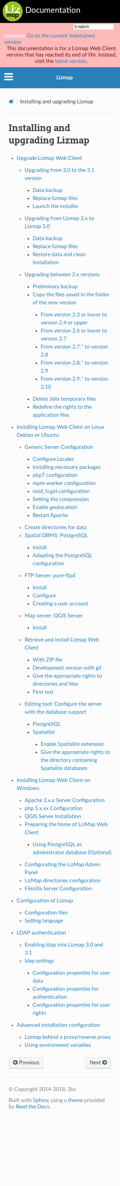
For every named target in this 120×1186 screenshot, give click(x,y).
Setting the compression (61, 499)
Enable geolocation (55, 507)
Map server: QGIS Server (54, 615)
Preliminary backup (55, 286)
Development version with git (67, 668)
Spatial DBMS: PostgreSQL (56, 535)
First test (43, 692)
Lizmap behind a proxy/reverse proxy (68, 1037)
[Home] (11, 101)
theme (75, 1100)
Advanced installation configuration (58, 1025)
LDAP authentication (41, 932)
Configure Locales (53, 459)
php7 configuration (55, 475)
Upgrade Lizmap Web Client (49, 158)
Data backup (47, 190)
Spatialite (44, 732)
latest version (70, 61)
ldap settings (39, 961)
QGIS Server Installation (53, 816)
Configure (44, 595)
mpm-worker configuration (64, 483)
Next (96, 1062)
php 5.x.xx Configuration (53, 808)
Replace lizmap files (55, 198)
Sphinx (41, 1100)
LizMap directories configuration (63, 880)
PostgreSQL (47, 724)
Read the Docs (32, 1106)
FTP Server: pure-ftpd (50, 575)
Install (40, 547)
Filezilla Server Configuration (58, 888)
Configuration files (46, 912)
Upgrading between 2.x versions (62, 274)
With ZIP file (47, 660)
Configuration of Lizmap (45, 900)
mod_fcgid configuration (61, 491)
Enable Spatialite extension (72, 744)
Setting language (44, 920)
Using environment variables (58, 1045)
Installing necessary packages (67, 467)
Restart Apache (50, 515)
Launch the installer (56, 206)
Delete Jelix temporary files (64, 399)
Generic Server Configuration (59, 447)
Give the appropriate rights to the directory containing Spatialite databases (75, 760)
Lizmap (64, 77)
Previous (28, 1062)
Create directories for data (56, 527)
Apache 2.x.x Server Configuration (65, 800)
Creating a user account (60, 603)
